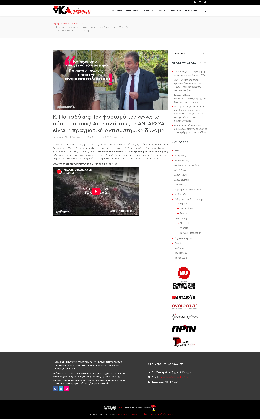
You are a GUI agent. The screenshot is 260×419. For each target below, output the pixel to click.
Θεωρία (178, 243)
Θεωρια (162, 10)
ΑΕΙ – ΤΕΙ (184, 223)
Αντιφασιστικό (117, 136)
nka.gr (121, 407)
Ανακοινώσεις (181, 160)
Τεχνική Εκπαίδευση (190, 232)
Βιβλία (183, 203)
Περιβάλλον (180, 252)
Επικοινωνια (191, 10)
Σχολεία (184, 227)
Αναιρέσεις (180, 155)
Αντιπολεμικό (181, 174)
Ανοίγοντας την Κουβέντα (72, 23)
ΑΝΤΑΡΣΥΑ (103, 136)
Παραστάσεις (186, 208)
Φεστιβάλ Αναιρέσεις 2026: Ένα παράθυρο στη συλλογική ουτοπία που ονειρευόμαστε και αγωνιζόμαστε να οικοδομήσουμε (190, 113)
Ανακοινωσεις (133, 10)
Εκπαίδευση (180, 218)
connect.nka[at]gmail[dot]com (174, 377)
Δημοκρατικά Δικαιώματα (187, 189)
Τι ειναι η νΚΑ (115, 10)
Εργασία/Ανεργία (183, 238)
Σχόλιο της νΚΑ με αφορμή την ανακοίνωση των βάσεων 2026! (190, 73)
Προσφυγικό (180, 257)
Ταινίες (184, 213)
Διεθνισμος (175, 10)
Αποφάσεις (180, 184)
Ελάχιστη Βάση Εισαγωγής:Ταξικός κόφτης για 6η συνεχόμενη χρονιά (190, 98)
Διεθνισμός (180, 194)
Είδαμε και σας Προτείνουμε (189, 199)
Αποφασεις (149, 10)
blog (176, 150)
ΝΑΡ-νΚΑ (179, 248)
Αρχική (56, 23)
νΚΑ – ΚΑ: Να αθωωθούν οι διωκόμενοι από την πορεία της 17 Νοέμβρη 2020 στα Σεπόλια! (190, 129)
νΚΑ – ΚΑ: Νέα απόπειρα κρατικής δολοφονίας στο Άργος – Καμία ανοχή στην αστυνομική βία (187, 85)
